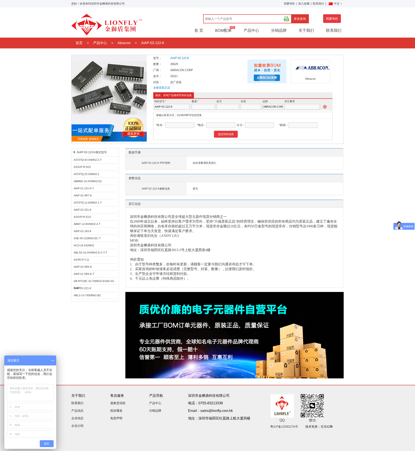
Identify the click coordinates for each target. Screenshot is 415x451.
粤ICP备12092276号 (284, 426)
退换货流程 (117, 403)
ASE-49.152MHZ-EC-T (87, 238)
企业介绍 (77, 425)
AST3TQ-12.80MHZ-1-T (88, 202)
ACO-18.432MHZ (84, 245)
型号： (157, 58)
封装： (157, 82)
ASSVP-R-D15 (82, 216)
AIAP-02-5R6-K (83, 266)
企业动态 (77, 418)
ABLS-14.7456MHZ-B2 (87, 295)
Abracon (124, 43)
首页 (79, 43)
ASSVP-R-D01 (82, 167)
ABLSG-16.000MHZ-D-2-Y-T (90, 252)
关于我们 (306, 30)
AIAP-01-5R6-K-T (84, 274)
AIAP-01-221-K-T (84, 188)
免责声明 (116, 418)
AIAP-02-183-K (82, 231)
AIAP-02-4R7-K (83, 195)
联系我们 (318, 3)
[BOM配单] (286, 19)
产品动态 (77, 410)
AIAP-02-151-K (82, 209)
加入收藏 (304, 3)
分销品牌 (279, 30)
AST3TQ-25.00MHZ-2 (86, 174)
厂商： (157, 70)
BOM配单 (223, 30)
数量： (157, 64)
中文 (337, 3)
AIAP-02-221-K (82, 288)
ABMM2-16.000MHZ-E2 (88, 181)
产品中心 (251, 30)
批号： (157, 76)
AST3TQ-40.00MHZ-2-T (88, 159)
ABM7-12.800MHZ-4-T (87, 224)
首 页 (198, 30)
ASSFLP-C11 (81, 259)
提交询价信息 (226, 134)
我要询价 (289, 3)
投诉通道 (116, 410)
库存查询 (300, 19)
